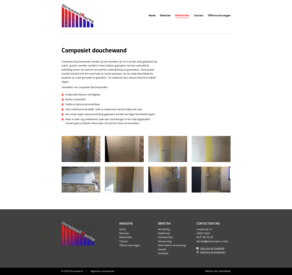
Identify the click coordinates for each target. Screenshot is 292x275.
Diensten (165, 15)
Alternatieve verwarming (172, 245)
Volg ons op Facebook (212, 248)
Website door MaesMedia (218, 271)
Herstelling (164, 229)
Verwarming (165, 241)
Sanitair (162, 249)
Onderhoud (164, 233)
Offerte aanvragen (129, 245)
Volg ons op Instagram (212, 252)
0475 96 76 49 (204, 237)
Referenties (182, 15)
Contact (198, 15)
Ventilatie (163, 253)
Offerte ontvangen (219, 15)
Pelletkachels (165, 237)
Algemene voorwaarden (103, 271)
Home (152, 15)
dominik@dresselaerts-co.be (212, 241)
